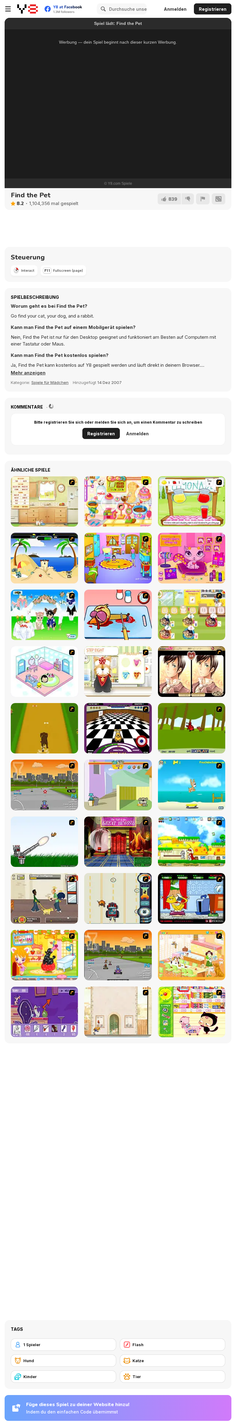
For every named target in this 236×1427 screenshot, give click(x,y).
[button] (28, 373)
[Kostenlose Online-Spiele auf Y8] (27, 9)
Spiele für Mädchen (50, 382)
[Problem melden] (203, 198)
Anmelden (175, 9)
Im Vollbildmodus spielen (118, 147)
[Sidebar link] (8, 9)
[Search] (102, 8)
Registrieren (212, 9)
